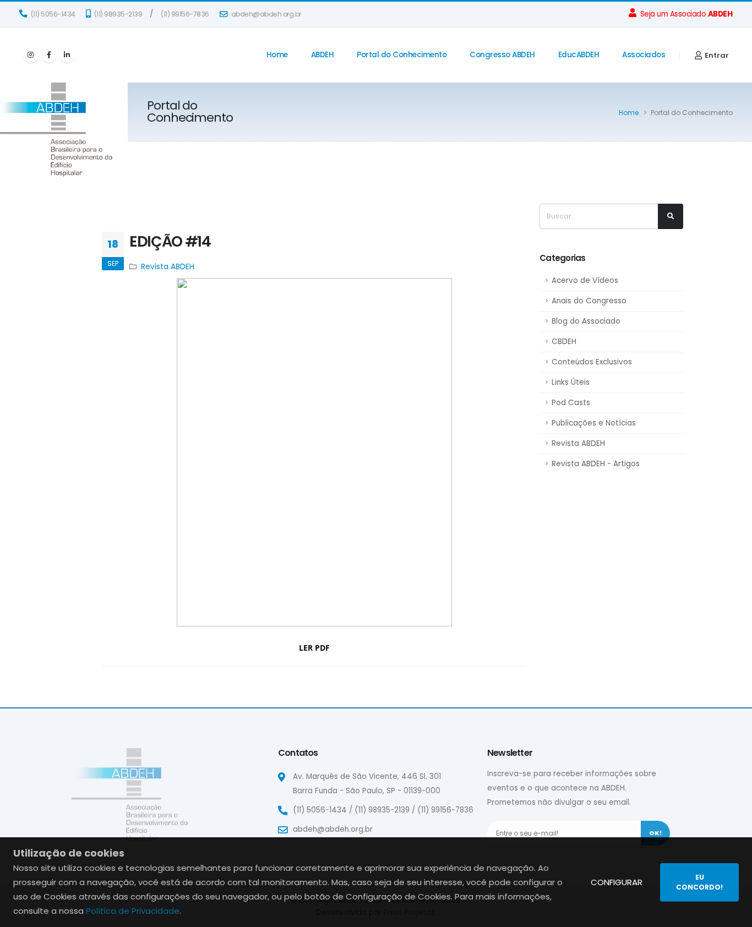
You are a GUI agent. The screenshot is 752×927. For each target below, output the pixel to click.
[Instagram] (31, 55)
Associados (643, 55)
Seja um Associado (685, 14)
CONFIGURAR (616, 882)
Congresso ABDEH (502, 55)
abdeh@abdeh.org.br (265, 14)
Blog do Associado (586, 321)
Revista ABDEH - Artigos (596, 464)
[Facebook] (49, 55)
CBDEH (564, 341)
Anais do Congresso (589, 301)
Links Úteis (571, 382)
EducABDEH (579, 55)
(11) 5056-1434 (52, 14)
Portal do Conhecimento (401, 55)
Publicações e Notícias (594, 423)
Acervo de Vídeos (585, 280)
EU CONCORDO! (699, 882)
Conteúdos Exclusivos (592, 362)
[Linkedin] (67, 55)
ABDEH (322, 55)
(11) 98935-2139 (117, 14)
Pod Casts (571, 402)
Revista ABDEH (578, 443)
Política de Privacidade (132, 911)
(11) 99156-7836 (185, 14)
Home (277, 55)
